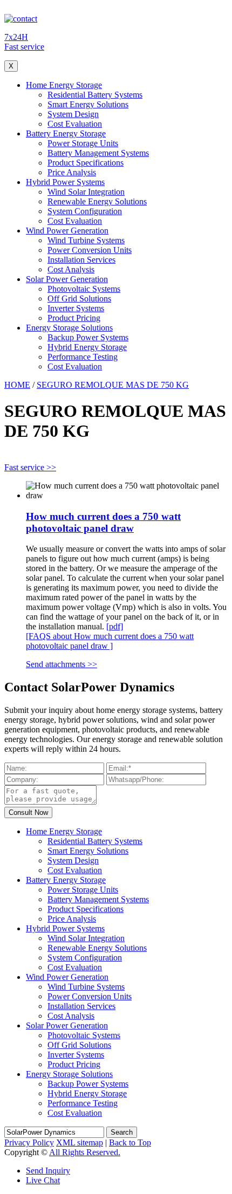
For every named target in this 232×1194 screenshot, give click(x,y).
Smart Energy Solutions (87, 104)
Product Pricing (73, 317)
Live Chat (43, 1180)
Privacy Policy (29, 1142)
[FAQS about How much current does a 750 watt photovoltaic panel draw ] (110, 641)
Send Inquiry (48, 1170)
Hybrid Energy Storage (87, 347)
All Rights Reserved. (84, 1152)
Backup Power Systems (87, 337)
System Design (73, 114)
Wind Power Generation (67, 230)
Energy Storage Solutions (69, 327)
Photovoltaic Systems (83, 288)
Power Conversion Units (89, 250)
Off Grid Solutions (79, 298)
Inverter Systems (75, 308)
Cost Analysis (70, 269)
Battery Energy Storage (66, 133)
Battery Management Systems (98, 152)
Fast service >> (30, 467)
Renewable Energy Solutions (97, 201)
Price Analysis (71, 172)
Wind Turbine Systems (86, 240)
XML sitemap (79, 1142)
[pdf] (114, 626)
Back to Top (130, 1142)
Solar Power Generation (67, 279)
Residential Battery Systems (94, 94)
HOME (17, 384)
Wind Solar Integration (86, 191)
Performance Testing (82, 356)
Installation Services (81, 259)
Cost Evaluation (74, 123)
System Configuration (84, 211)
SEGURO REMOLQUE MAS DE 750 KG (113, 384)
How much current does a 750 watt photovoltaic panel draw (103, 522)
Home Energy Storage (64, 85)
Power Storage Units (82, 143)
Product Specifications (85, 162)
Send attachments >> (61, 664)
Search (122, 1132)
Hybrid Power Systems (65, 182)
